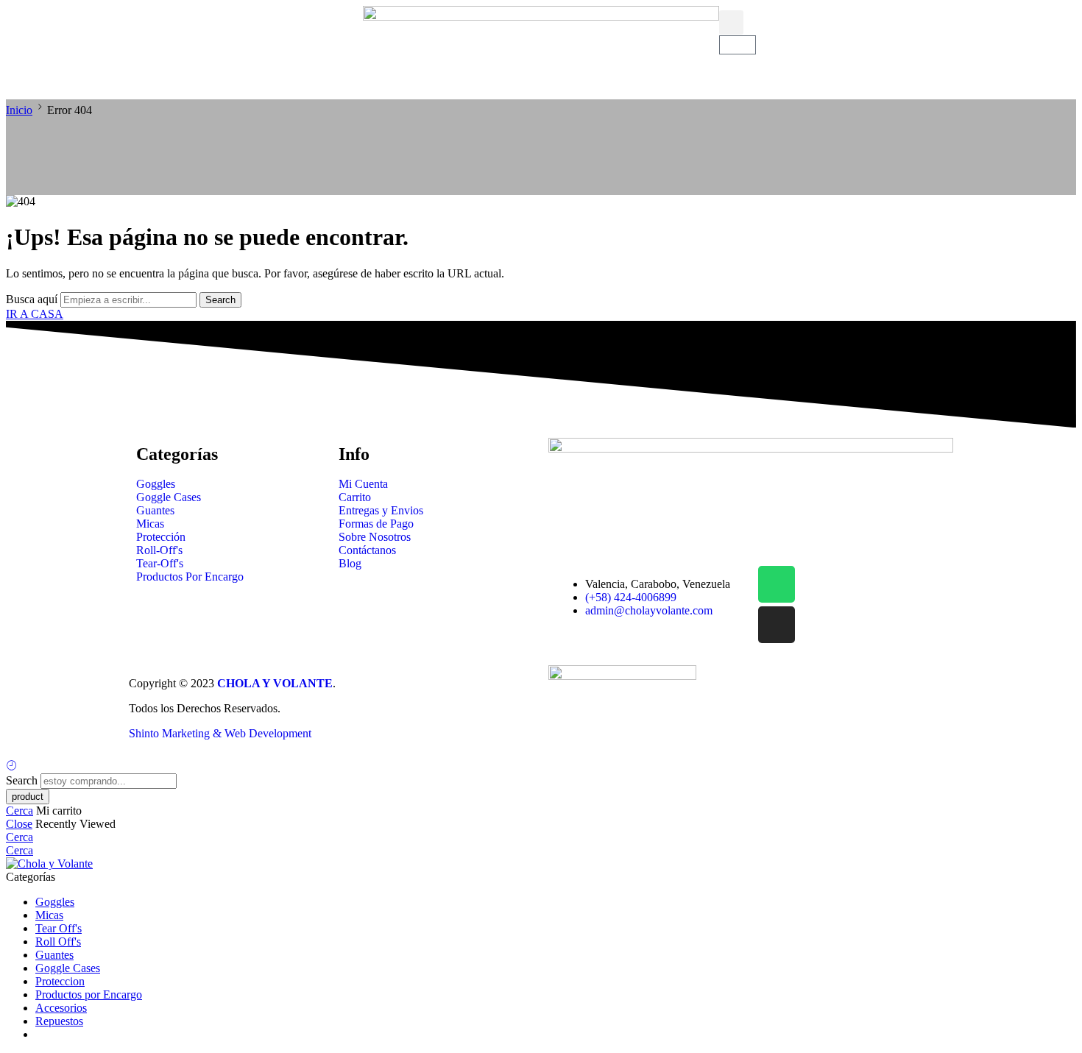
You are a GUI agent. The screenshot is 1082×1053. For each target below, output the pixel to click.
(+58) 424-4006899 (630, 597)
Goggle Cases (67, 968)
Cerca (19, 810)
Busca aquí (33, 299)
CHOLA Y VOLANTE (275, 683)
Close (19, 824)
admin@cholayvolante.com (649, 610)
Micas (49, 915)
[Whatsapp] (776, 584)
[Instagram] (776, 624)
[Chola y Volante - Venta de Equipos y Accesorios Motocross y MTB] (49, 863)
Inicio (19, 110)
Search (220, 299)
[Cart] (737, 44)
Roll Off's (58, 941)
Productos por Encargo (88, 994)
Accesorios (61, 1007)
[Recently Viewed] (12, 766)
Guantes (54, 955)
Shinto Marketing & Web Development (220, 733)
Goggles (54, 902)
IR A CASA (34, 314)
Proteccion (60, 981)
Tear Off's (58, 928)
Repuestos (59, 1021)
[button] (19, 52)
